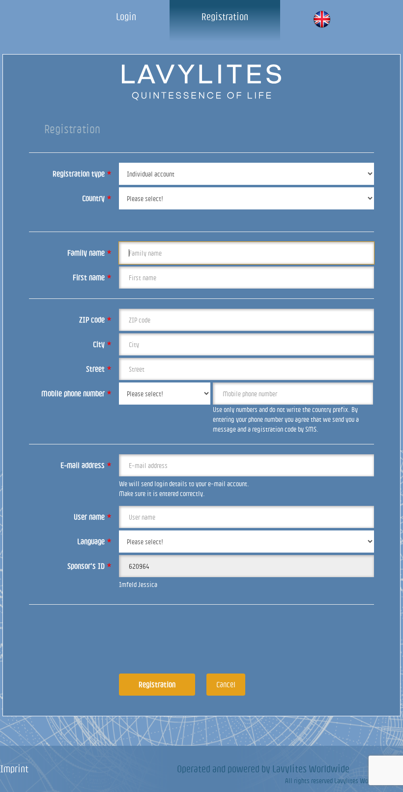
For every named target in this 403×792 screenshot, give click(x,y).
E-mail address (86, 465)
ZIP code (95, 319)
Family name (89, 253)
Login (126, 16)
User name (93, 517)
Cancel (225, 684)
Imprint (14, 768)
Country (97, 198)
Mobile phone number (76, 393)
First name (92, 277)
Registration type (82, 173)
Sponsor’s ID (89, 566)
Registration (225, 16)
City (102, 344)
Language (94, 541)
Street (99, 369)
